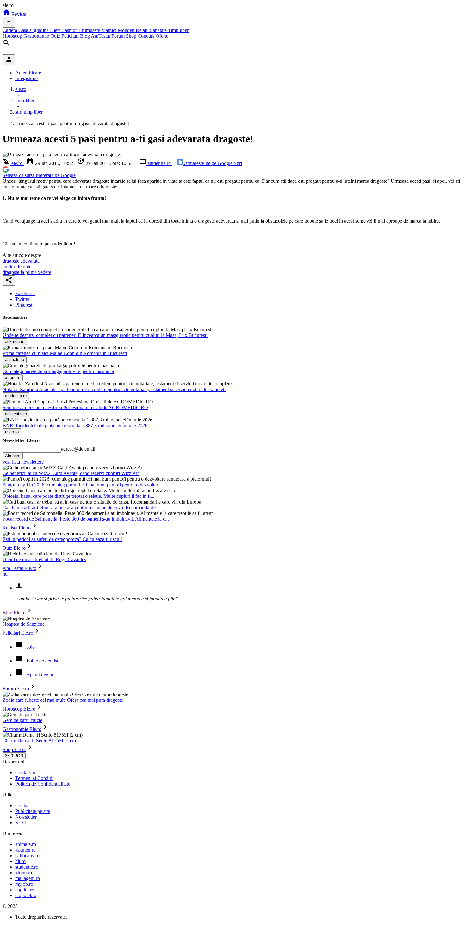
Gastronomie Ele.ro (22, 729)
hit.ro (20, 861)
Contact (23, 805)
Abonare (12, 455)
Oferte (162, 36)
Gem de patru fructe (22, 720)
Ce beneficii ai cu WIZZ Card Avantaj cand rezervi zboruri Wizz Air (71, 473)
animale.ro (25, 844)
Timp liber (178, 30)
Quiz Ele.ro (14, 548)
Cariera (10, 30)
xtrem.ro (23, 872)
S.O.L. (22, 822)
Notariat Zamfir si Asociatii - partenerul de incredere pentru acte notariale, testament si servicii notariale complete (114, 389)
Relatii (143, 30)
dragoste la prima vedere (27, 272)
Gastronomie (36, 36)
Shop (132, 36)
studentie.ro (159, 163)
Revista (18, 14)
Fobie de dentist (42, 660)
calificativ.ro (27, 855)
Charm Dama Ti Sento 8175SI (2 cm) (40, 740)
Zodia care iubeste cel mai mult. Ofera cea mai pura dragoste (63, 700)
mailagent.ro (27, 878)
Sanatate (159, 30)
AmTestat (101, 36)
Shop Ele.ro (14, 749)
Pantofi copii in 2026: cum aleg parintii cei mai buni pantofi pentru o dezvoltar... (82, 484)
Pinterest (23, 304)
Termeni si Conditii (34, 778)
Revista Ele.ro (17, 527)
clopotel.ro (25, 895)
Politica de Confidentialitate (42, 784)
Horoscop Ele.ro (19, 709)
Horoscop (13, 36)
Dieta (56, 30)
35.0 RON (14, 755)
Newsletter (26, 817)
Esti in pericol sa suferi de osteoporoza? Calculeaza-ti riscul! (62, 539)
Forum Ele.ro (16, 688)
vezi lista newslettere (23, 462)
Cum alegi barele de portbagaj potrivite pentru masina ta (58, 371)
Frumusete (90, 30)
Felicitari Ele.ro (18, 633)
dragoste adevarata (21, 260)
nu (5, 574)
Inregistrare (26, 78)
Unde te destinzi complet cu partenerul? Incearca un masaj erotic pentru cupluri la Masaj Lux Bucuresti (105, 335)
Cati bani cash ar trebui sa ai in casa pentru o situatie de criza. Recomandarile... (81, 507)
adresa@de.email (78, 449)
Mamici (109, 30)
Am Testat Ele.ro (19, 568)
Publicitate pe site (32, 811)
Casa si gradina (34, 30)
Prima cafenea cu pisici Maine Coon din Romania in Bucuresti (65, 353)
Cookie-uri (26, 772)
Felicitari (70, 36)
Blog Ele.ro (14, 612)
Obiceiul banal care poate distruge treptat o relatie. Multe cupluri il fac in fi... (78, 496)
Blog (85, 36)
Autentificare (28, 72)
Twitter (22, 299)
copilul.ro (24, 889)
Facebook (25, 293)
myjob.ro (24, 884)
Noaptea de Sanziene (24, 624)
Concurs (147, 36)
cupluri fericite (17, 266)
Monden (127, 30)
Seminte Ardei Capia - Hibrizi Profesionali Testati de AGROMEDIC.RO (75, 407)
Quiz (55, 36)
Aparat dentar (39, 674)
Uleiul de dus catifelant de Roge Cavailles (44, 559)
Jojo (31, 646)
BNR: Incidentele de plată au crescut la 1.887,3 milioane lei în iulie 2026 (75, 425)
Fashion (70, 30)
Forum (118, 36)
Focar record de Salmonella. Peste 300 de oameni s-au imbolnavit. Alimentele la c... (86, 519)
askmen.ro (25, 849)
